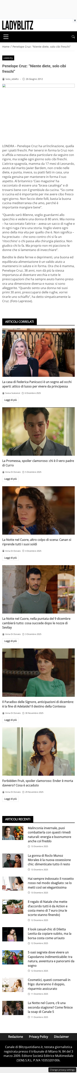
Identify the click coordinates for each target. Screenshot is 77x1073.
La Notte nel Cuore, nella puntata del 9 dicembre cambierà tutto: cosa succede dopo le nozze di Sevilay (36, 623)
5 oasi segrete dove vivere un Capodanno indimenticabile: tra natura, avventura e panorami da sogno (51, 958)
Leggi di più (10, 400)
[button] (73, 37)
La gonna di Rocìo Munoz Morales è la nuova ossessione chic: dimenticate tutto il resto (49, 859)
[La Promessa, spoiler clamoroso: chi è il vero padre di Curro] (38, 431)
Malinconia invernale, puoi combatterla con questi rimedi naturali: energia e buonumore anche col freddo (49, 834)
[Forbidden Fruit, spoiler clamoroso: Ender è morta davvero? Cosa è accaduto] (38, 751)
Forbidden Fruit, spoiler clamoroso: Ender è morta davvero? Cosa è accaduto (37, 783)
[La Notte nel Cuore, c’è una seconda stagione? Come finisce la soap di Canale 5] (12, 1008)
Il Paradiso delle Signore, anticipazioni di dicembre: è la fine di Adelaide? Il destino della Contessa (38, 704)
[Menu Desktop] (6, 36)
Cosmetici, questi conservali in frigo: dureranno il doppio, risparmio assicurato (49, 984)
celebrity (8, 58)
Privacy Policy (38, 1037)
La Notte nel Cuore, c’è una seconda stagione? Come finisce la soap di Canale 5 (50, 1007)
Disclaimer (61, 1037)
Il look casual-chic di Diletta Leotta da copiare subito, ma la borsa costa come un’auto (49, 933)
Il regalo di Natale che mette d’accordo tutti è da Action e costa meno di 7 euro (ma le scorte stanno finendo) (47, 908)
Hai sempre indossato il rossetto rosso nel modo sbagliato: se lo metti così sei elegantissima (51, 883)
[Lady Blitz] (17, 25)
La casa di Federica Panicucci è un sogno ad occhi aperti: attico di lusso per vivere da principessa (37, 384)
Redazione (15, 1037)
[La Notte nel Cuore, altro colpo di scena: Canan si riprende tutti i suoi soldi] (38, 510)
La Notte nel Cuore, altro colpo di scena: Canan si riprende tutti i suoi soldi (36, 542)
